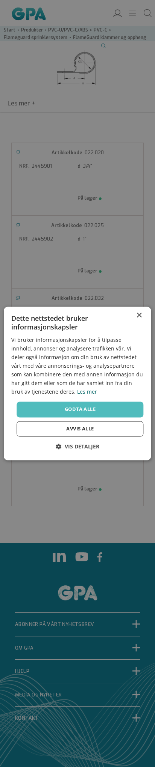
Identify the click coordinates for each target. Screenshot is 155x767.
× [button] (139, 315)
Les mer (87, 392)
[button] (77, 446)
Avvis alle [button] (80, 429)
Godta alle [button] (80, 409)
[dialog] (77, 383)
